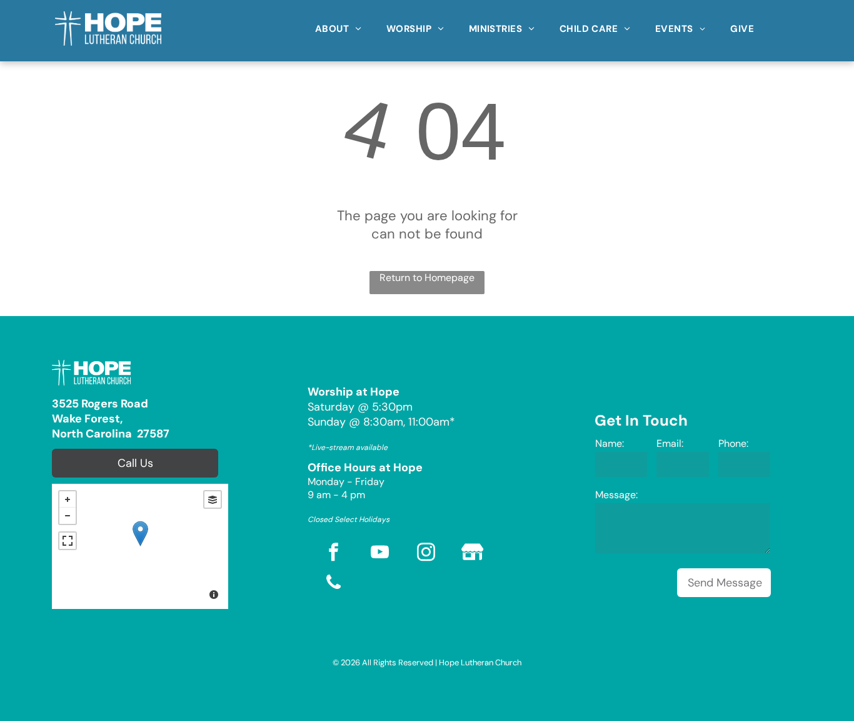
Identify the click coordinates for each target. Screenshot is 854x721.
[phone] (334, 584)
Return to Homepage (427, 277)
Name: (609, 443)
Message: (616, 494)
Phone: (733, 443)
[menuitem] (338, 24)
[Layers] (212, 499)
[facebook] (334, 553)
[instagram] (426, 553)
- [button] (67, 516)
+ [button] (67, 499)
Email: (669, 443)
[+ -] (140, 546)
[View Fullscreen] (67, 541)
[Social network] (472, 553)
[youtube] (380, 553)
